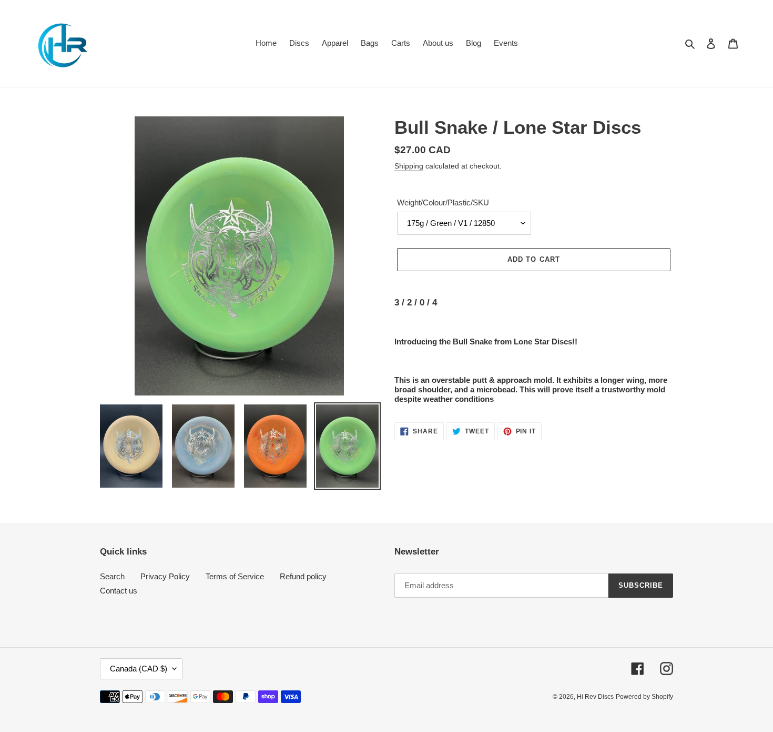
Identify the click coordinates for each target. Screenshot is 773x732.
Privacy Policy (165, 576)
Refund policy (303, 576)
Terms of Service (235, 576)
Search (112, 576)
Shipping (408, 166)
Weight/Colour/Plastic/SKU (443, 202)
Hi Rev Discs (595, 696)
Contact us (118, 590)
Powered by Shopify (644, 696)
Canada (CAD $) (138, 668)
